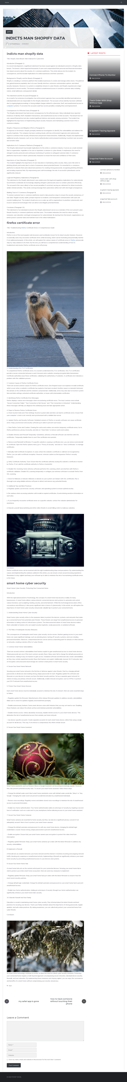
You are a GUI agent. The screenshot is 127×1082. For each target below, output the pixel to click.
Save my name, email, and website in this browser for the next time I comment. (35, 1059)
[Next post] (84, 1001)
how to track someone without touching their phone (61, 1001)
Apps (9, 32)
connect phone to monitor (102, 75)
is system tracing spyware (102, 131)
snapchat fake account (101, 159)
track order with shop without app (108, 180)
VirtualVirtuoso (15, 44)
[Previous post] (7, 1001)
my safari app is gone (29, 1001)
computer (10, 106)
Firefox (23, 228)
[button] (121, 2)
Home (7, 2)
